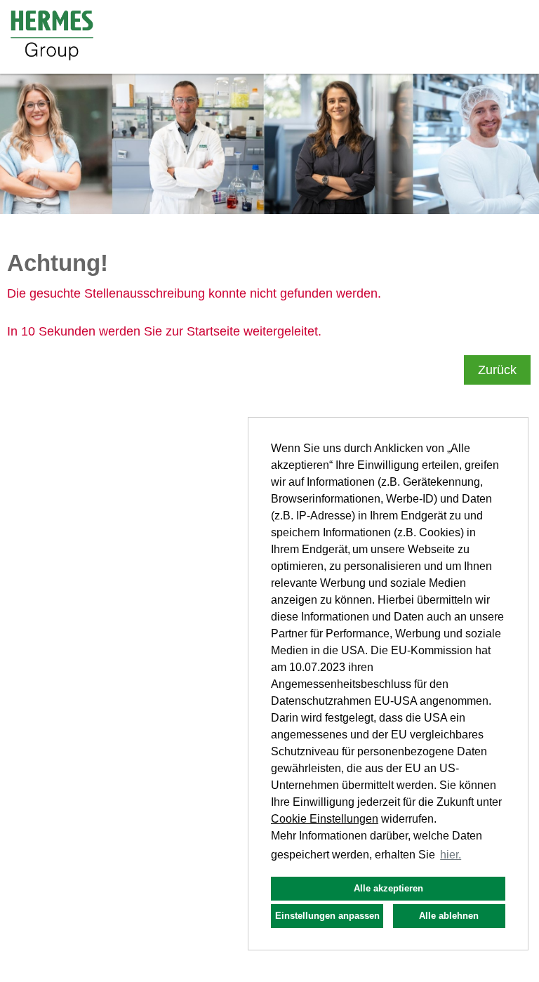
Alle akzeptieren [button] (388, 888)
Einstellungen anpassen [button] (327, 915)
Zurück (497, 370)
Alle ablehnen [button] (449, 915)
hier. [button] (450, 855)
